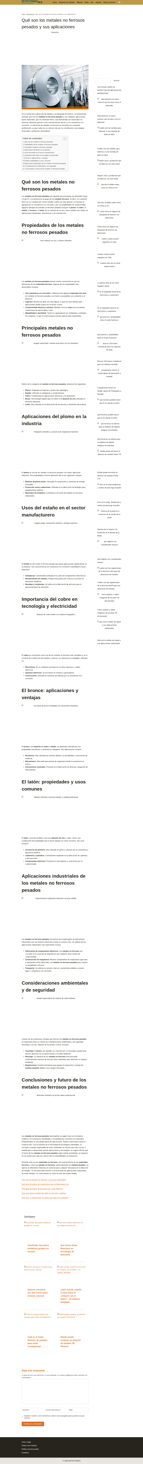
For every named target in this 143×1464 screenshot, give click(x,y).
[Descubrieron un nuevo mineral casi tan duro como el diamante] (109, 105)
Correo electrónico (53, 1410)
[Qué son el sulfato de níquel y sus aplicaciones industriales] (109, 628)
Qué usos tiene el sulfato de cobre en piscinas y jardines (44, 1193)
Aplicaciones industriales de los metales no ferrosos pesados (45, 163)
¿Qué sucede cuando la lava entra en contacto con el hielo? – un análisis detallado (71, 1295)
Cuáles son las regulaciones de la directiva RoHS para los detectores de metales (108, 585)
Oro (92, 2)
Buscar (116, 80)
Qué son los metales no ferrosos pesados (38, 142)
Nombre (26, 1410)
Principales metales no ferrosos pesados (38, 147)
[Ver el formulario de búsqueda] (119, 2)
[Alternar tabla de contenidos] (63, 138)
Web (70, 1410)
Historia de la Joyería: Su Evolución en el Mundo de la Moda (108, 532)
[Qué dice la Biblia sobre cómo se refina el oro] (109, 191)
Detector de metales (67, 2)
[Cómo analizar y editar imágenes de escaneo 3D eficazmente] (109, 599)
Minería (80, 2)
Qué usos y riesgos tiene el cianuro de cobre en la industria (45, 1198)
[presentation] (38, 1230)
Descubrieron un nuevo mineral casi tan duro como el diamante (108, 119)
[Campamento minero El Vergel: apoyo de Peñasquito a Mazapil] (109, 376)
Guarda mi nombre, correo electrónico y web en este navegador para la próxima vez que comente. (54, 1417)
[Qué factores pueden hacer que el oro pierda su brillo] (109, 405)
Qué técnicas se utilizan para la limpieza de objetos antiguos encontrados (108, 442)
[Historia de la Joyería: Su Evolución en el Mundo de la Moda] (109, 518)
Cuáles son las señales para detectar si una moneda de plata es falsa (108, 152)
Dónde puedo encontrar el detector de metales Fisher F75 (107, 475)
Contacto (25, 1453)
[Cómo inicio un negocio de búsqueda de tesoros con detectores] (109, 216)
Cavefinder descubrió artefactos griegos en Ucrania (38, 1248)
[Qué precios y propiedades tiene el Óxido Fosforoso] (109, 323)
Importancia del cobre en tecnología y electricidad (41, 155)
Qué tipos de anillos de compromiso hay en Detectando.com (45, 1184)
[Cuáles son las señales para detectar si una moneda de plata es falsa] (109, 135)
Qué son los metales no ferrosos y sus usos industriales (44, 1180)
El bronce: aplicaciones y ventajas (36, 158)
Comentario (27, 1378)
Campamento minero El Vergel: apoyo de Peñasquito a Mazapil (109, 391)
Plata (87, 2)
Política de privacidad (30, 1449)
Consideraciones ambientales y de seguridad (40, 166)
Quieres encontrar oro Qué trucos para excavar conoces (38, 1292)
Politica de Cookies (29, 1446)
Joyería (98, 2)
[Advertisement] (55, 48)
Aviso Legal (26, 1442)
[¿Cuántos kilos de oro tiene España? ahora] (109, 271)
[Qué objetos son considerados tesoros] (109, 548)
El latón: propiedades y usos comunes (37, 161)
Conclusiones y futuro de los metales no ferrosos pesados (45, 169)
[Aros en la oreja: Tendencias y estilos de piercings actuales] (109, 491)
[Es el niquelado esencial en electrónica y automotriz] (109, 297)
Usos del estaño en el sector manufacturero (39, 152)
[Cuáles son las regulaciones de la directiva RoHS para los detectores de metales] (109, 573)
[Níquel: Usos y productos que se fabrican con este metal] (109, 165)
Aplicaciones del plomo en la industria (37, 150)
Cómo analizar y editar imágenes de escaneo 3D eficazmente (107, 613)
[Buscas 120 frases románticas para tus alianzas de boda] (109, 350)
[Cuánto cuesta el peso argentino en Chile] (109, 244)
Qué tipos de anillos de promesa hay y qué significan (42, 1189)
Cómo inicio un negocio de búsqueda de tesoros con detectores (107, 230)
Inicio (55, 2)
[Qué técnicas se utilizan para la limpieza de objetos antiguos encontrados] (109, 429)
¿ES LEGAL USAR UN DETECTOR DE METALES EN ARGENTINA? (109, 90)
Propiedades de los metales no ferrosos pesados (41, 144)
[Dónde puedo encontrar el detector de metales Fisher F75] (109, 459)
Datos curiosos (109, 2)
